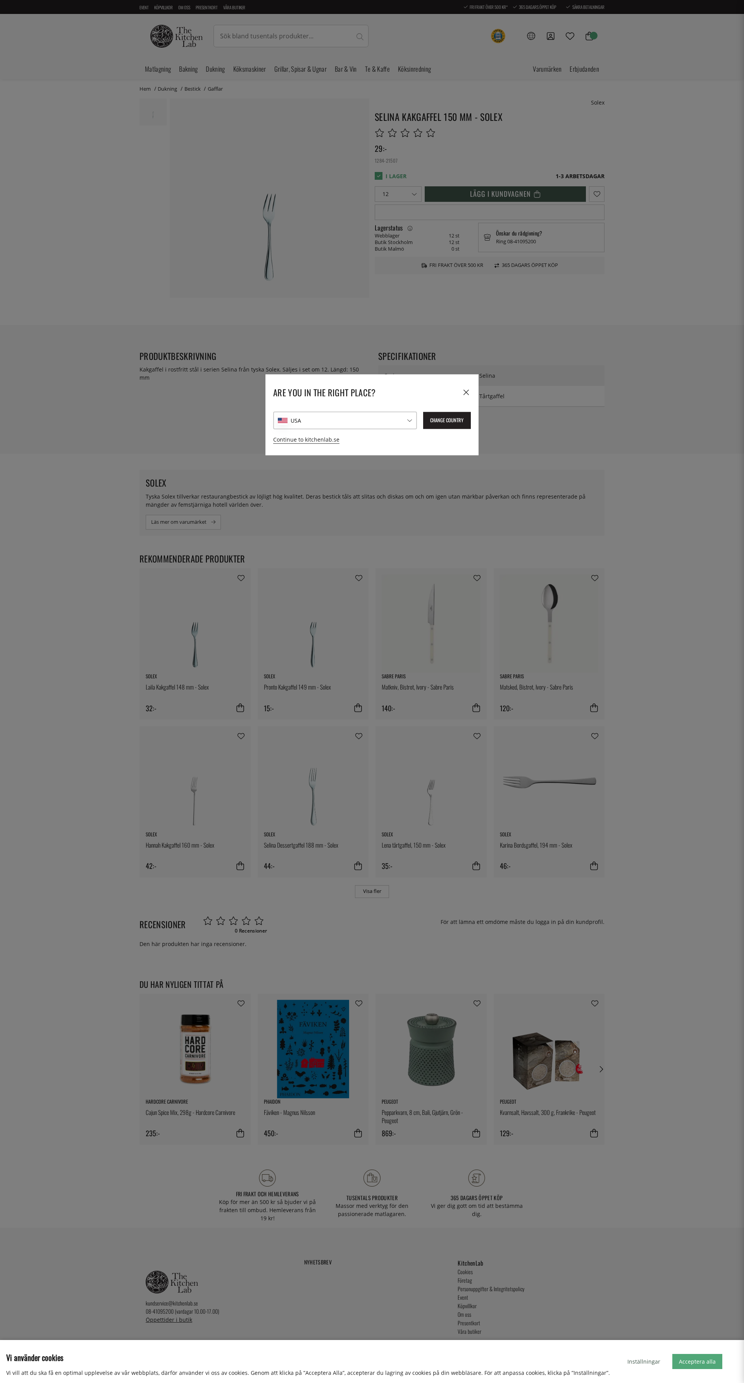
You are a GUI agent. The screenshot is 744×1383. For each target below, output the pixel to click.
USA (296, 420)
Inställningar (643, 1361)
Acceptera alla (697, 1361)
